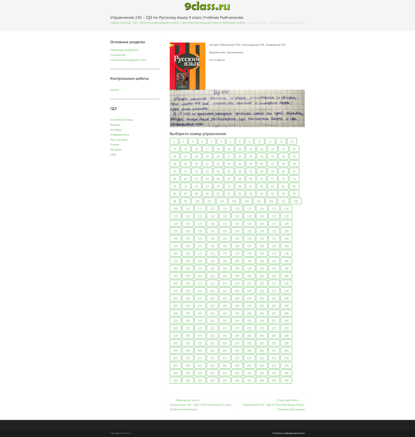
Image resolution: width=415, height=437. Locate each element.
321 (200, 365)
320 (188, 365)
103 (234, 201)
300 (188, 350)
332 (212, 372)
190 (188, 268)
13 (291, 141)
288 (286, 335)
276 (262, 327)
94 (261, 193)
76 (196, 186)
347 (274, 380)
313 (225, 357)
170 (188, 253)
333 (225, 372)
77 (207, 186)
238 (286, 298)
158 (286, 238)
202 (212, 275)
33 (250, 156)
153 (225, 238)
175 (249, 253)
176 (262, 253)
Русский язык (119, 139)
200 (188, 275)
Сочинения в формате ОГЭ (128, 60)
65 (207, 178)
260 (188, 320)
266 (262, 320)
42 (218, 163)
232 (212, 298)
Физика (115, 125)
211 (200, 283)
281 (200, 335)
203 (225, 275)
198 (286, 268)
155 (249, 238)
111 (200, 208)
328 (286, 365)
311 (200, 357)
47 (272, 163)
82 (261, 186)
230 (188, 298)
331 (200, 372)
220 (188, 290)
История (115, 149)
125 (249, 215)
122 (212, 215)
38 (174, 163)
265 (249, 320)
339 (175, 380)
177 (274, 253)
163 (225, 245)
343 (225, 380)
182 (212, 260)
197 (274, 268)
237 (274, 298)
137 (274, 223)
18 (218, 148)
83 (272, 186)
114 (237, 208)
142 (212, 230)
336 (262, 372)
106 (271, 201)
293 (225, 342)
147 (274, 230)
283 (225, 335)
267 (274, 320)
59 (272, 171)
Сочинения (117, 55)
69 (250, 178)
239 (175, 305)
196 (262, 268)
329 (175, 372)
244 (237, 305)
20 (239, 148)
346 (262, 380)
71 (272, 178)
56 (239, 171)
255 (249, 313)
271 (200, 327)
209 (175, 283)
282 (212, 335)
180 (188, 260)
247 (274, 305)
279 (175, 335)
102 (222, 201)
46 (261, 163)
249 (175, 313)
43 (229, 163)
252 (212, 313)
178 (286, 253)
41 (207, 163)
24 (283, 148)
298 (286, 342)
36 (283, 156)
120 (188, 215)
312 (212, 357)
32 (239, 156)
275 (249, 327)
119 (175, 215)
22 (261, 148)
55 (229, 171)
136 (262, 223)
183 (225, 260)
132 (212, 223)
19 (229, 148)
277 (274, 327)
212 (212, 283)
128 (286, 215)
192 (212, 268)
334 (237, 372)
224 (237, 290)
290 (188, 342)
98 (174, 201)
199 (175, 275)
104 (246, 201)
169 (175, 253)
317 (274, 357)
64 (196, 178)
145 (249, 230)
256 (262, 313)
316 (262, 357)
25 (294, 148)
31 (229, 156)
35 (272, 156)
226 (262, 290)
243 (225, 305)
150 (188, 238)
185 (249, 260)
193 (225, 268)
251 (200, 313)
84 (283, 186)
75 (185, 186)
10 (259, 141)
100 (197, 201)
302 (212, 350)
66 (218, 178)
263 (225, 320)
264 (237, 320)
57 (250, 171)
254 (237, 313)
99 (185, 201)
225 (249, 290)
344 (237, 380)
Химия (114, 90)
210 (188, 283)
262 (212, 320)
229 (175, 298)
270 (188, 327)
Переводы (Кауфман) (124, 50)
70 (261, 178)
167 (274, 245)
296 (262, 342)
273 (225, 327)
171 (200, 253)
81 (250, 186)
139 (175, 230)
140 (188, 230)
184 (237, 260)
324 (237, 365)
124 (237, 215)
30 (218, 156)
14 (174, 148)
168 (286, 245)
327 (274, 365)
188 (286, 260)
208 (286, 275)
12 (281, 141)
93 (250, 193)
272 (212, 327)
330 (188, 372)
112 (212, 208)
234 (237, 298)
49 (294, 163)
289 (175, 342)
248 (286, 305)
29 (207, 156)
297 (274, 342)
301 (200, 350)
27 (185, 156)
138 (286, 223)
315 (249, 357)
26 (174, 156)
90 (218, 193)
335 (249, 372)
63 (185, 178)
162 (212, 245)
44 (239, 163)
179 (175, 260)
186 (262, 260)
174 (237, 253)
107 (283, 201)
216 (262, 283)
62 (174, 178)
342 (212, 380)
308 (286, 350)
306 (262, 350)
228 (286, 290)
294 (237, 342)
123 (225, 215)
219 (175, 290)
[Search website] (304, 18)
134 (237, 223)
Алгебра (115, 130)
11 (270, 141)
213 (225, 283)
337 (274, 372)
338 (286, 372)
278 (286, 327)
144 (237, 230)
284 (237, 335)
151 (200, 238)
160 (188, 245)
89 (207, 193)
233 (225, 298)
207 (274, 275)
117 (274, 208)
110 (188, 208)
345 (249, 380)
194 (237, 268)
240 (188, 305)
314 (237, 357)
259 (175, 320)
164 (237, 245)
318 (286, 357)
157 (274, 238)
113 (225, 208)
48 (283, 163)
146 (262, 230)
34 (261, 156)
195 (249, 268)
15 (185, 148)
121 (200, 215)
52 (196, 171)
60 (283, 171)
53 (207, 171)
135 (249, 223)
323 (225, 365)
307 (274, 350)
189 (175, 268)
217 (274, 283)
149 (175, 238)
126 (262, 215)
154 (237, 238)
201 (200, 275)
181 (200, 260)
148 (286, 230)
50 (174, 171)
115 (249, 208)
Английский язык (121, 119)
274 (237, 327)
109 (175, 208)
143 (225, 230)
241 (200, 305)
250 (188, 313)
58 (261, 171)
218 (286, 283)
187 (274, 260)
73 (294, 178)
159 (175, 245)
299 (175, 350)
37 (294, 156)
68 (239, 178)
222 (212, 290)
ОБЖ (113, 154)
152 (212, 238)
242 (212, 305)
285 (249, 335)
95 (272, 193)
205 (249, 275)
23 (272, 148)
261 (200, 320)
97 (294, 193)
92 (239, 193)
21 (250, 148)
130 (188, 223)
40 (196, 163)
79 (229, 186)
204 (237, 275)
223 (225, 290)
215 (249, 283)
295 (249, 342)
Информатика (119, 134)
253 (225, 313)
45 (250, 163)
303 (225, 350)
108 (296, 201)
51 (185, 171)
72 (283, 178)
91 (229, 193)
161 (200, 245)
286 (262, 335)
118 (286, 208)
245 (249, 305)
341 (200, 380)
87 (185, 193)
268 (286, 320)
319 (175, 365)
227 (274, 290)
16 (196, 148)
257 (274, 313)
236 (262, 298)
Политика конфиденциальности (289, 433)
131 (200, 223)
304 (237, 350)
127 (274, 215)
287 (274, 335)
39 (185, 163)
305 (249, 350)
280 (188, 335)
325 (249, 365)
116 (262, 208)
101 (209, 201)
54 (218, 171)
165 (249, 245)
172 (212, 253)
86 (174, 193)
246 (262, 305)
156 (262, 238)
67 (229, 178)
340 (188, 380)
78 (218, 186)
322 (212, 365)
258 (286, 313)
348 (286, 380)
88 (196, 193)
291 (200, 342)
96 (283, 193)
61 (294, 171)
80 (239, 186)
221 (200, 290)
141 (200, 230)
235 (249, 298)
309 (175, 357)
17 (207, 148)
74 (174, 186)
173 (225, 253)
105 (259, 201)
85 (294, 186)
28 (196, 156)
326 (262, 365)
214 (237, 283)
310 (188, 357)
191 (200, 268)
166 (262, 245)
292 (212, 342)
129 (175, 223)
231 (200, 298)
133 (225, 223)
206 (262, 275)
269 (175, 327)
